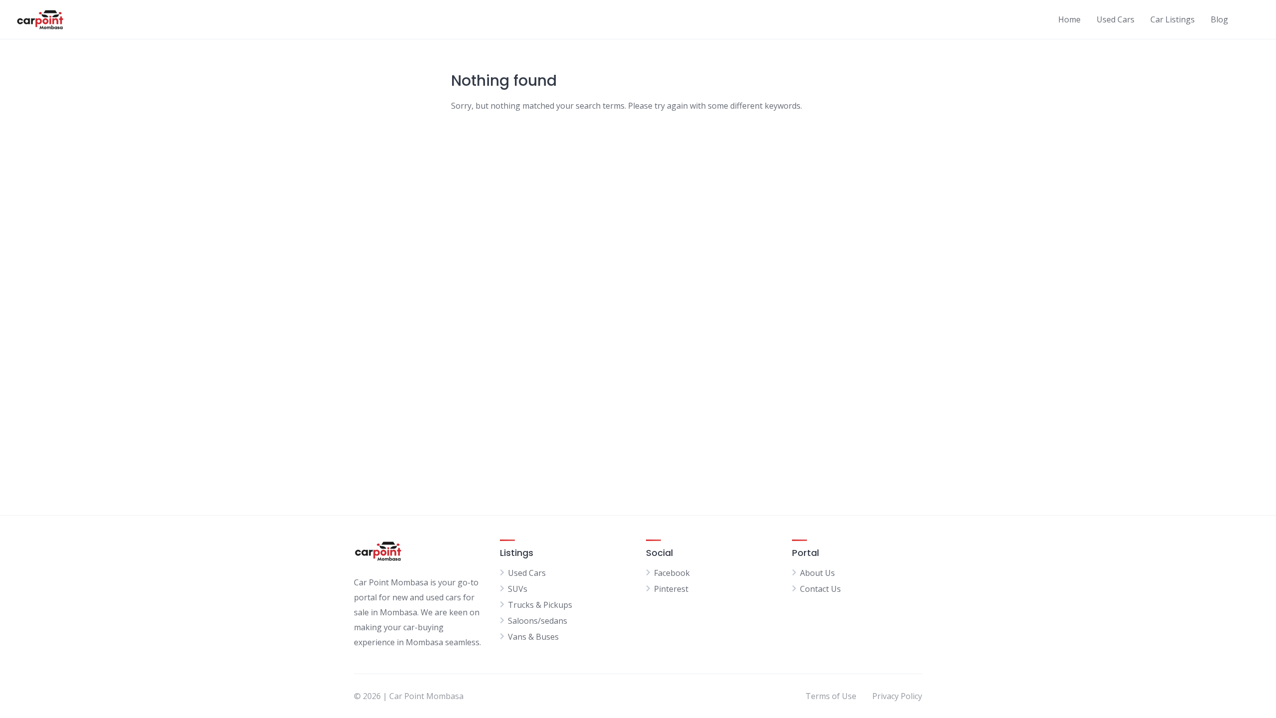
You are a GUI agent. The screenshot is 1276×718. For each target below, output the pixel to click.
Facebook (672, 572)
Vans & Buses (533, 636)
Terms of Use (830, 696)
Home (1069, 19)
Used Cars (1115, 19)
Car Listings (1172, 19)
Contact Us (820, 588)
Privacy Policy (897, 696)
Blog (1219, 19)
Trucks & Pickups (540, 604)
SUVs (517, 588)
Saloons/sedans (537, 620)
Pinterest (671, 588)
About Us (817, 572)
